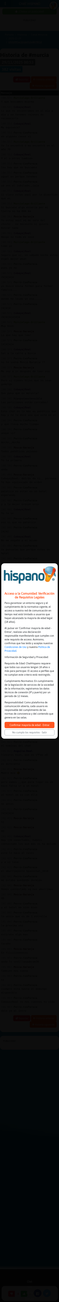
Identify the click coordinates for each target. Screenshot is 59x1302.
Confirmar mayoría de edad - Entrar (30, 725)
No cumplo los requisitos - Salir (29, 732)
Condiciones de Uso (16, 647)
